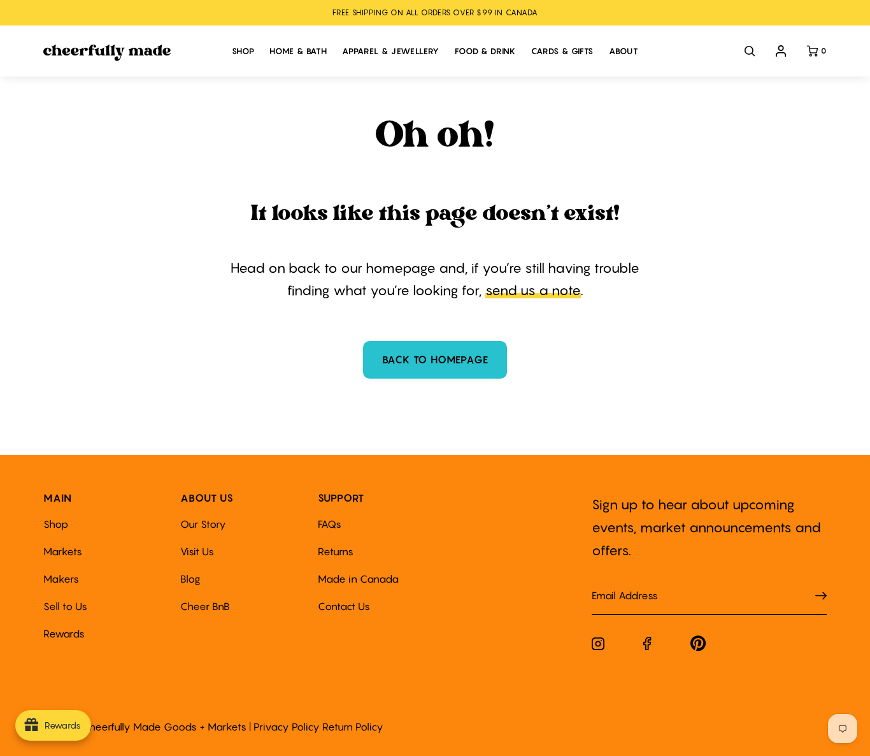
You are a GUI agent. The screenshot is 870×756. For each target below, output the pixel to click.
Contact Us (344, 606)
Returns (335, 551)
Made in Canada (358, 578)
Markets (62, 551)
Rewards (64, 633)
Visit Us (197, 551)
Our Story (203, 524)
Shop (55, 524)
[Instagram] (598, 646)
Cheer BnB (205, 606)
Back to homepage (435, 359)
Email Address (617, 583)
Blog (190, 578)
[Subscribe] (821, 596)
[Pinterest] (698, 646)
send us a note (533, 290)
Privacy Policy (286, 726)
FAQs (329, 524)
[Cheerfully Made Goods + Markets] (130, 53)
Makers (61, 578)
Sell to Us (65, 606)
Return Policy (352, 726)
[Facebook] (647, 646)
